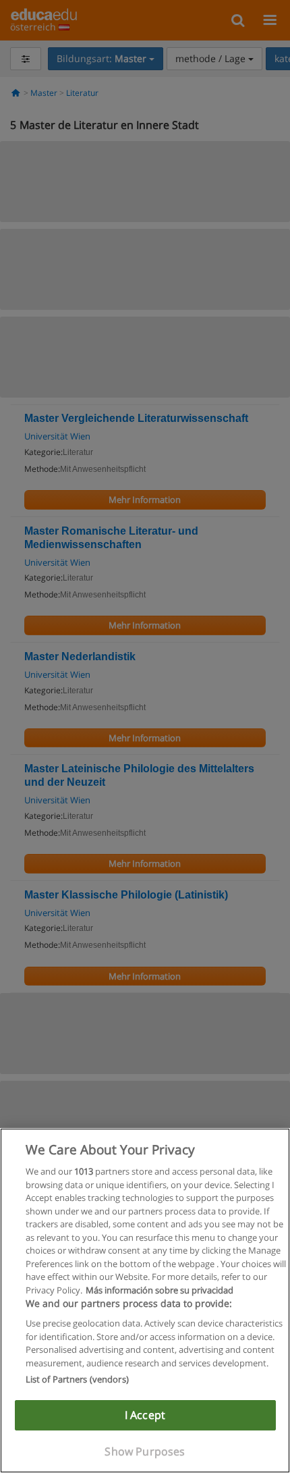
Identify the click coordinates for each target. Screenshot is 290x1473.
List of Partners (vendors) (77, 1379)
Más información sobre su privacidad (159, 1290)
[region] (145, 1300)
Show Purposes (145, 1451)
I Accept (145, 1415)
